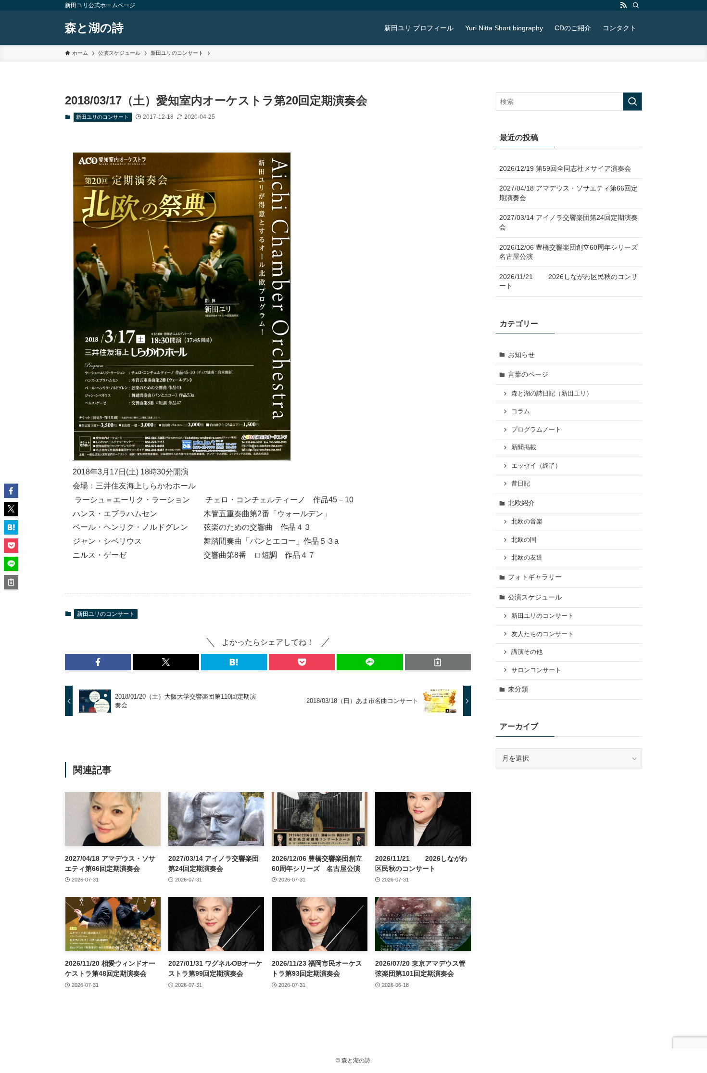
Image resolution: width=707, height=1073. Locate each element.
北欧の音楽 (527, 521)
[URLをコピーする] (438, 662)
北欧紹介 (521, 503)
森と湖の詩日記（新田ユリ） (552, 393)
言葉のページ (528, 374)
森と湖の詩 (94, 28)
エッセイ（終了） (536, 465)
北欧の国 (523, 539)
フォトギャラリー (535, 577)
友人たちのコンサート (542, 634)
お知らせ (521, 354)
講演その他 (527, 652)
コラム (520, 411)
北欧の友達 (527, 557)
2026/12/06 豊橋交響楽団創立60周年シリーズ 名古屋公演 (570, 252)
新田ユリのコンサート (102, 117)
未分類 (518, 689)
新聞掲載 (523, 447)
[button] (98, 662)
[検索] (636, 5)
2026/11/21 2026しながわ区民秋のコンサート (568, 281)
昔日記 (520, 483)
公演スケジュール (535, 597)
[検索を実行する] (632, 101)
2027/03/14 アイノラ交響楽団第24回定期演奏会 (568, 222)
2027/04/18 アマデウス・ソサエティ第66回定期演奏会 (568, 193)
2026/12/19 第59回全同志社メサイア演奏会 (565, 168)
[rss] (623, 5)
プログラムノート (536, 429)
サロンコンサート (536, 670)
